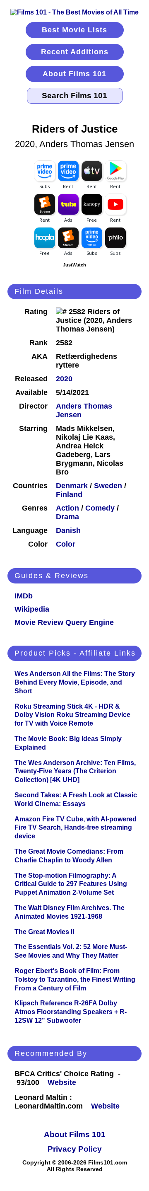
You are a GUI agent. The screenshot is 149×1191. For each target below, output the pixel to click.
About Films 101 (74, 74)
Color (65, 544)
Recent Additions (74, 52)
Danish (68, 530)
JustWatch (74, 264)
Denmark (72, 486)
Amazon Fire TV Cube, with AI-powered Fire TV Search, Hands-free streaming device (75, 828)
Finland (69, 494)
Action (67, 508)
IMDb (23, 596)
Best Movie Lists (74, 30)
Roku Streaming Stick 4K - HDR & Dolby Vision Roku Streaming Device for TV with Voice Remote (72, 715)
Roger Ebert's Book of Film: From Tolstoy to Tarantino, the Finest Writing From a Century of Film (74, 979)
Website (62, 1082)
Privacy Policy (75, 1149)
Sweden (108, 486)
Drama (67, 517)
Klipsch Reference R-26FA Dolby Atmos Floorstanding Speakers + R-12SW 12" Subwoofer (70, 1012)
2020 (64, 379)
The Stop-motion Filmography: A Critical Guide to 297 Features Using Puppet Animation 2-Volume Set (70, 884)
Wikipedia (31, 609)
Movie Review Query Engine (64, 622)
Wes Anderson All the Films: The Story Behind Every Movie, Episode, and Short (74, 682)
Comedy (100, 508)
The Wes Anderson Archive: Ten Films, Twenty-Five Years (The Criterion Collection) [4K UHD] (75, 771)
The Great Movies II (44, 931)
